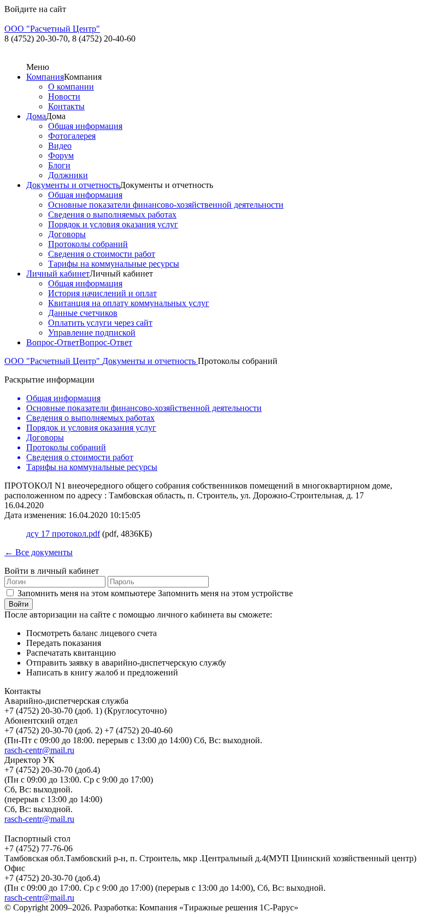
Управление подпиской (91, 332)
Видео (60, 145)
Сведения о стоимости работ (101, 253)
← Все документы (38, 552)
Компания (45, 76)
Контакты (66, 106)
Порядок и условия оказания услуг (113, 224)
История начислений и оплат (102, 293)
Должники (68, 175)
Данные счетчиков (82, 313)
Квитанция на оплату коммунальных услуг (128, 303)
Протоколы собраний (88, 244)
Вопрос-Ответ (52, 342)
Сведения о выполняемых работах (112, 214)
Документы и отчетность (73, 185)
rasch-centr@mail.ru (39, 750)
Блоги (59, 165)
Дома (36, 116)
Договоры (67, 234)
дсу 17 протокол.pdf (63, 533)
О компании (71, 86)
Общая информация (85, 126)
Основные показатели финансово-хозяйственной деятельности (166, 204)
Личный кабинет (58, 273)
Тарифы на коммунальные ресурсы (113, 263)
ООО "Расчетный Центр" (53, 361)
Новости (64, 96)
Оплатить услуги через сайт (100, 322)
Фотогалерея (72, 135)
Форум (61, 155)
